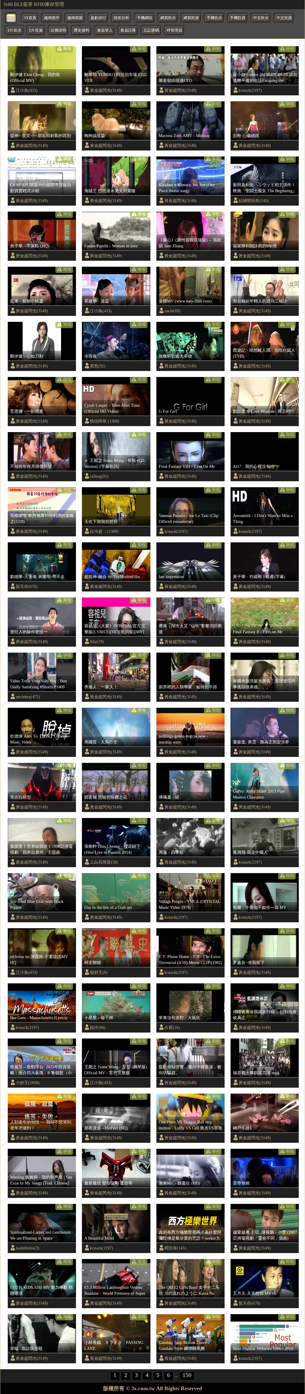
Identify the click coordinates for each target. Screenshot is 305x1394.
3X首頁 (30, 18)
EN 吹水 (14, 30)
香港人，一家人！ (101, 686)
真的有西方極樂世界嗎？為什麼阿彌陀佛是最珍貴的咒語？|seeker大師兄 (190, 1235)
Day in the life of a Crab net (108, 907)
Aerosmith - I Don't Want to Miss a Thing (262, 518)
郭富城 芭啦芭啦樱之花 (105, 797)
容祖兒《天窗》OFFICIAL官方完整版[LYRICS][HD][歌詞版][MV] (114, 628)
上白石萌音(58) (104, 862)
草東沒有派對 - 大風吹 (179, 1017)
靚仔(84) (97, 1027)
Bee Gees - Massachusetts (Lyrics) (38, 1017)
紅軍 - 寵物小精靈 (26, 301)
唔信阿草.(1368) (104, 421)
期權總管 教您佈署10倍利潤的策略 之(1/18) (42, 518)
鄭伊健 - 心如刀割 (26, 356)
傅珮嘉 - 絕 (169, 797)
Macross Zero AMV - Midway (184, 135)
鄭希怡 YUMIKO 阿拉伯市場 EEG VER (115, 77)
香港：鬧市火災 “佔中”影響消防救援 (190, 628)
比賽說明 (58, 30)
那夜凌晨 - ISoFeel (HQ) (106, 1128)
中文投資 (284, 18)
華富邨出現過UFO (175, 80)
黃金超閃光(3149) (106, 90)
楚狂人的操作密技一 (29, 631)
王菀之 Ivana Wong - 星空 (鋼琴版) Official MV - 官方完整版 (115, 1069)
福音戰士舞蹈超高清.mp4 (256, 1072)
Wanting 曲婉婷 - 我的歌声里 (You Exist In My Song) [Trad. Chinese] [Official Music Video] (41, 1180)
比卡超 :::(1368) (104, 531)
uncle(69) (172, 310)
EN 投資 (36, 30)
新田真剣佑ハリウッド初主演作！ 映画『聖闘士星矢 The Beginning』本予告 (265, 188)
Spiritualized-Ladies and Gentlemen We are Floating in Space (40, 1235)
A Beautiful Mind (99, 1238)
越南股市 (52, 18)
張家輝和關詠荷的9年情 (255, 245)
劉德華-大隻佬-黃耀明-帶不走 (37, 576)
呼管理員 (174, 30)
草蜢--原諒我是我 (26, 1348)
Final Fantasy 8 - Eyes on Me (258, 631)
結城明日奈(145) (254, 200)
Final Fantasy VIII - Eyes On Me (187, 466)
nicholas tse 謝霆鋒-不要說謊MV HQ (39, 959)
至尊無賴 (241, 1183)
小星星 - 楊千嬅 (98, 1017)
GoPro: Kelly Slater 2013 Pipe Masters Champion (259, 794)
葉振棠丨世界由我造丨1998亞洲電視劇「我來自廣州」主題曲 (41, 849)
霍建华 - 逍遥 (96, 301)
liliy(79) (97, 641)
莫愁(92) (97, 366)
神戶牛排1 (242, 1128)
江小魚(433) (27, 90)
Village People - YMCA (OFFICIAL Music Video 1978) (189, 904)
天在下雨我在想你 (101, 521)
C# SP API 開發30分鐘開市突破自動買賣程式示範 (40, 187)
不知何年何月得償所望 (31, 466)
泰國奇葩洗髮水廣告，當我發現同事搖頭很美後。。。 (264, 684)
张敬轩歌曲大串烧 (175, 356)
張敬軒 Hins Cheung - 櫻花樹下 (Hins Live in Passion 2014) (112, 849)
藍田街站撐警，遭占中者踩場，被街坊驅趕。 (190, 1069)
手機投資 (237, 18)
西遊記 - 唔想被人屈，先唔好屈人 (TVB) (264, 353)
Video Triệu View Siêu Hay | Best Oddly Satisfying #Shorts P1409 (38, 684)
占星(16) (172, 1027)
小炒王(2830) (28, 1082)
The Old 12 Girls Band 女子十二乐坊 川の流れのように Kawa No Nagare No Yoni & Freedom (189, 1290)
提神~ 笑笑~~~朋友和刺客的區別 (40, 135)
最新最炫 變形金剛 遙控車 (108, 1183)
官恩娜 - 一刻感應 (26, 411)
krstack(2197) (250, 90)
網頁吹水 (168, 18)
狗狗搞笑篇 (94, 135)
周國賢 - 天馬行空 (100, 742)
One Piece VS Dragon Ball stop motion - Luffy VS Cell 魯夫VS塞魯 (190, 1125)
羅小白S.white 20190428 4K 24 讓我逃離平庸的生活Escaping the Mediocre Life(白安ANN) (265, 77)
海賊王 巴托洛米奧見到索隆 (110, 190)
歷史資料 (81, 30)
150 (187, 1375)
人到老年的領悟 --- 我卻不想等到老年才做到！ (40, 1125)
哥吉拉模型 (20, 797)
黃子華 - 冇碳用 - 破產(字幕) (259, 576)
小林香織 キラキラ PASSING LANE (113, 1345)
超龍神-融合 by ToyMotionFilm (112, 576)
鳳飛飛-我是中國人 (250, 852)
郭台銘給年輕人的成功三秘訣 (260, 301)
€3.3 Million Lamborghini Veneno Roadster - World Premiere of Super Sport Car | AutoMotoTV (114, 1290)
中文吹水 (261, 18)
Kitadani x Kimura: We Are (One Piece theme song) (187, 187)
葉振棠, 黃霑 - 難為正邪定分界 (261, 742)
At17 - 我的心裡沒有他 (253, 466)
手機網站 (144, 18)
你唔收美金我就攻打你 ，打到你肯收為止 (265, 1014)
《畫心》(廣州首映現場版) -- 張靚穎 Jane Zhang (190, 242)
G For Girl (168, 411)
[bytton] (11, 17)
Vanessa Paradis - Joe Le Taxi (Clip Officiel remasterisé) (188, 518)
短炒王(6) (99, 972)
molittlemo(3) (27, 1248)
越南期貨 (75, 18)
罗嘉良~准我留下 (248, 962)
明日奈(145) (175, 1248)
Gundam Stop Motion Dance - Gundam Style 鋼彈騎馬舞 (184, 1345)
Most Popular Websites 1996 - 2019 (263, 1348)
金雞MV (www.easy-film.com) (185, 301)
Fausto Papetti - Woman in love (111, 245)
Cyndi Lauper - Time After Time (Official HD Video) (112, 408)
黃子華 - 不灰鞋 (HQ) (29, 245)
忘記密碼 (151, 30)
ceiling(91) (99, 476)
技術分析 (121, 18)
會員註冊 (128, 30)
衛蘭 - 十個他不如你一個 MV (259, 907)
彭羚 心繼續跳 (246, 135)
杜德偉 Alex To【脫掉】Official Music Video (38, 739)
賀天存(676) (27, 586)
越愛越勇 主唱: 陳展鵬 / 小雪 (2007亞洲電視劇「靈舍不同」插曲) (265, 1235)
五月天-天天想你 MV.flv (255, 1293)
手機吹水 (214, 18)
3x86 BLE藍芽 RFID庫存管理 (33, 4)
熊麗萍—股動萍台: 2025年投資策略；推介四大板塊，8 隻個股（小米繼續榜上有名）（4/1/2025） (41, 1070)
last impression (171, 576)
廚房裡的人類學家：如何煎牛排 (188, 686)
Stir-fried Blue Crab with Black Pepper (36, 904)
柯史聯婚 (92, 962)
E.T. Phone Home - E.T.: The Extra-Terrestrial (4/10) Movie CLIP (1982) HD (190, 959)
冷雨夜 (90, 356)
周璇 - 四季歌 (171, 852)
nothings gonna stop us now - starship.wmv (183, 739)
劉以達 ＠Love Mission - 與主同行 (263, 411)
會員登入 (105, 30)
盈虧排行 (98, 18)
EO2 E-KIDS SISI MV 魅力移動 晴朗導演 (41, 1290)
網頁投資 (191, 18)
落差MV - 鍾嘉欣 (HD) (179, 1183)
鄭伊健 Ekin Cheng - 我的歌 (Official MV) (35, 77)
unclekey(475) (28, 696)
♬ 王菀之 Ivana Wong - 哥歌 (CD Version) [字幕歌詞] (114, 463)
